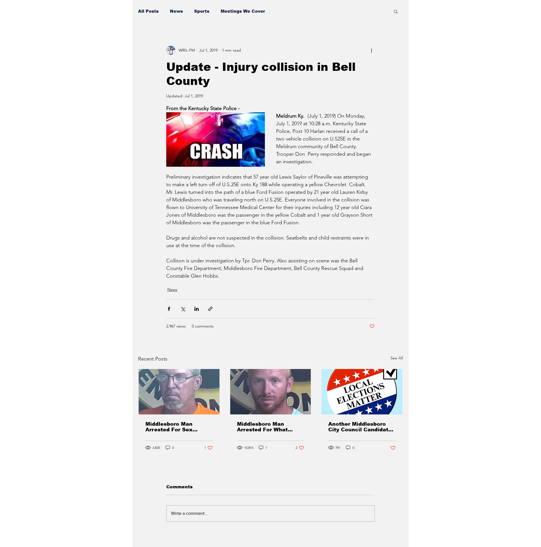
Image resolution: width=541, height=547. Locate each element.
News (176, 11)
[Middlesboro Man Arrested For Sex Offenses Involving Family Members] (179, 391)
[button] (395, 11)
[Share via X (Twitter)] (182, 308)
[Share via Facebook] (169, 308)
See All (397, 358)
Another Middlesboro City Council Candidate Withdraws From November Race (360, 426)
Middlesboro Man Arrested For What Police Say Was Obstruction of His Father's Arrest (262, 426)
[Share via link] (210, 308)
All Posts (148, 11)
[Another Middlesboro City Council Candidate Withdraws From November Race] (362, 391)
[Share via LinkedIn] (196, 308)
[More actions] (371, 50)
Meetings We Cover (243, 11)
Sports (201, 11)
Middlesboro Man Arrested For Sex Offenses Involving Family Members (171, 426)
